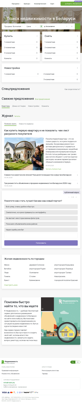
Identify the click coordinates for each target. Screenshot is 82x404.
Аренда (27, 4)
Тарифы (45, 374)
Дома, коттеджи (19, 106)
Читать (17, 116)
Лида (6, 272)
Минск (6, 265)
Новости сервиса (26, 124)
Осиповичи (33, 272)
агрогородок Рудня (37, 269)
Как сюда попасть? (72, 89)
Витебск (7, 269)
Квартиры (6, 106)
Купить (8, 36)
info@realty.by (9, 382)
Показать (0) (77, 26)
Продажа (15, 4)
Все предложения (42, 99)
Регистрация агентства (50, 370)
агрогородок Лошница (63, 269)
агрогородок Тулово (62, 272)
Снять (48, 36)
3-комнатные (20, 53)
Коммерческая (40, 4)
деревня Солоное (36, 265)
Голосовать (41, 243)
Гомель (7, 276)
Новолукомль (59, 276)
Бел (78, 362)
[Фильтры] (72, 26)
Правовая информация (10, 370)
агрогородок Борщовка (64, 265)
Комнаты (20, 58)
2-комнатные (20, 47)
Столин (32, 276)
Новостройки (12, 68)
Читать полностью (53, 169)
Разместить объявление (11, 374)
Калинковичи (34, 280)
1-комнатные (20, 42)
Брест (6, 280)
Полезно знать (10, 124)
